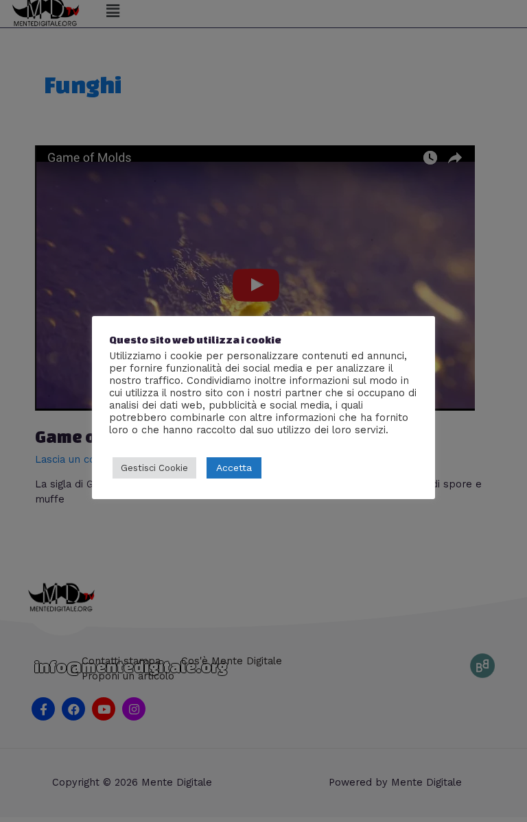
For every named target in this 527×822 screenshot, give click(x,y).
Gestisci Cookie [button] (154, 468)
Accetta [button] (234, 467)
